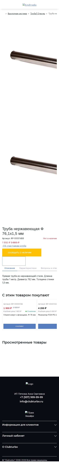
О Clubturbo (10, 446)
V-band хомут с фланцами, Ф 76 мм (19, 315)
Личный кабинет (13, 435)
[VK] (22, 406)
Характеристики (27, 268)
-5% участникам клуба (14, 245)
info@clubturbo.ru (31, 401)
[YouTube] (29, 406)
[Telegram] (37, 406)
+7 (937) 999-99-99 (31, 397)
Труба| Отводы (37, 13)
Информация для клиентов (20, 424)
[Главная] (3, 14)
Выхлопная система (17, 13)
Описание (9, 268)
